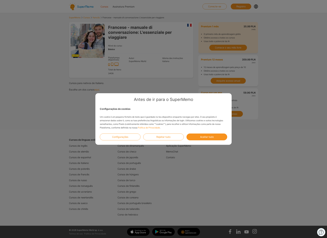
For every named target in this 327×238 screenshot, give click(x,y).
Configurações (120, 136)
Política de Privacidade (149, 127)
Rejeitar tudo (163, 136)
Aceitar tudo (207, 136)
